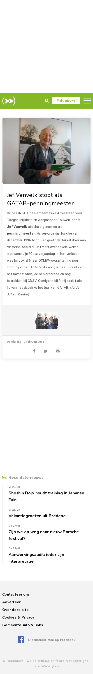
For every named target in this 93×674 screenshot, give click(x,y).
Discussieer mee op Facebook (51, 640)
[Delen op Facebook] (34, 349)
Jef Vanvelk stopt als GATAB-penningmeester (40, 199)
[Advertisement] (46, 46)
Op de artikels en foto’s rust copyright (57, 661)
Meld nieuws (66, 100)
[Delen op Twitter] (46, 349)
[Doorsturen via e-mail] (58, 349)
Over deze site (15, 609)
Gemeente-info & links (22, 625)
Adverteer (11, 602)
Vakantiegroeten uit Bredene (37, 516)
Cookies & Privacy (18, 617)
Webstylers (50, 666)
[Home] (8, 101)
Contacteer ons (16, 594)
